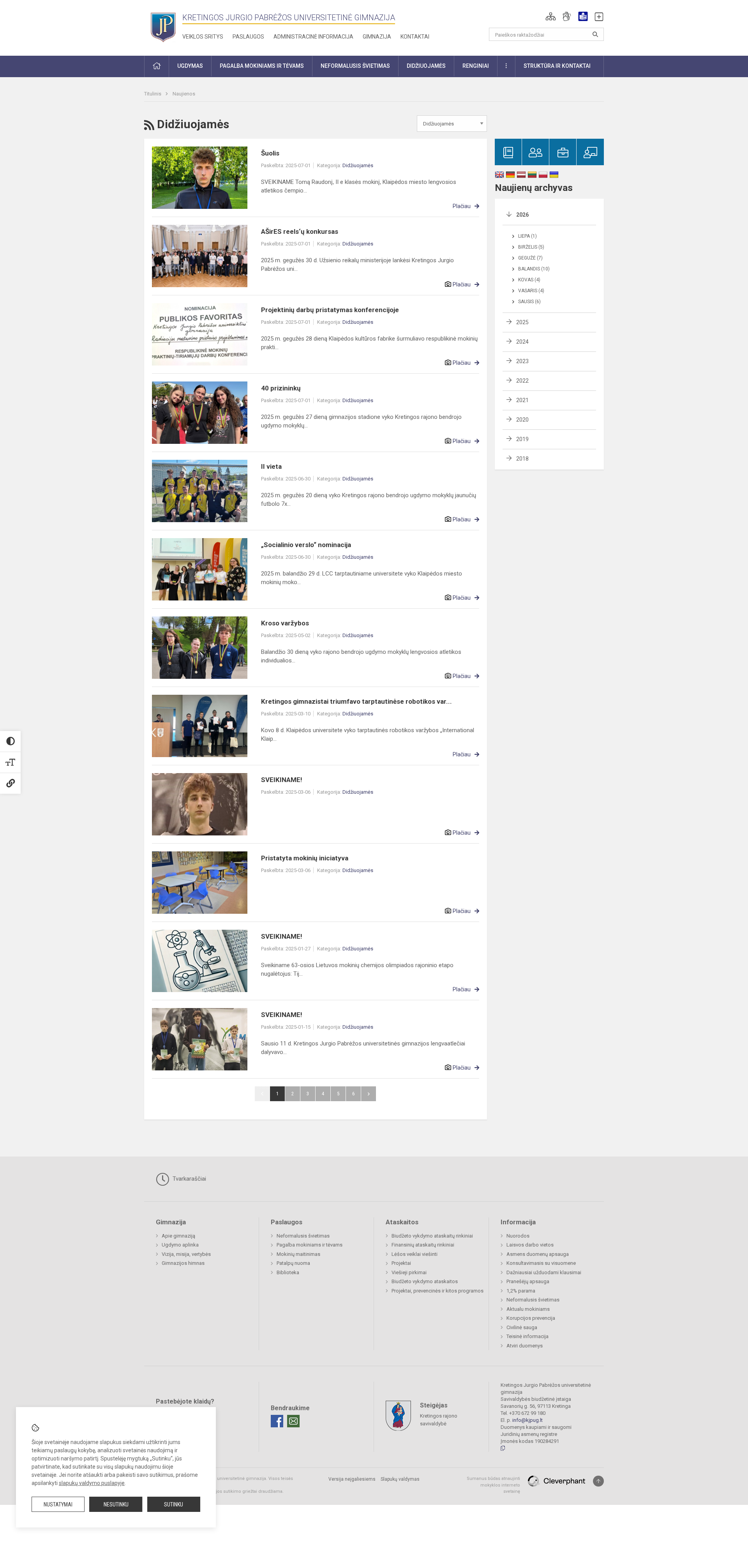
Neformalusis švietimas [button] (355, 66)
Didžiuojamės (357, 165)
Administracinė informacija (313, 37)
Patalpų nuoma (293, 1263)
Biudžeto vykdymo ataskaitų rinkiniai (432, 1236)
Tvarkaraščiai (188, 1178)
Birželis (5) (531, 247)
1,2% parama (520, 1291)
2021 (522, 400)
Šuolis (270, 153)
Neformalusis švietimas (303, 1236)
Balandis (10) (534, 269)
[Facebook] (277, 1421)
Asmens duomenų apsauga (537, 1254)
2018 (522, 459)
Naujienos (184, 94)
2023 (522, 361)
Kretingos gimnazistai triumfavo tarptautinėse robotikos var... (356, 701)
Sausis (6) (529, 301)
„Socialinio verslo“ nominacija (306, 545)
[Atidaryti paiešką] (595, 34)
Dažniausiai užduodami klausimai (543, 1272)
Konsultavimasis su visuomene (541, 1263)
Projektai (401, 1263)
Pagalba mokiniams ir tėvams (309, 1245)
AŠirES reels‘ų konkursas (299, 231)
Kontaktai (414, 37)
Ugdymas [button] (190, 66)
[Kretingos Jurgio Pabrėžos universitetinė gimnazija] (163, 26)
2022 (522, 381)
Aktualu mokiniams (528, 1309)
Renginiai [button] (475, 66)
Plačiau (462, 206)
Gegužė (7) (530, 258)
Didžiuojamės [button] (426, 66)
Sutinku (173, 1504)
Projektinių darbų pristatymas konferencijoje (330, 310)
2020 (522, 420)
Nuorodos (517, 1236)
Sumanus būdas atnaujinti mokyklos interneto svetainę (493, 1485)
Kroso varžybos (285, 623)
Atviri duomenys (524, 1346)
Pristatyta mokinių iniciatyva (304, 858)
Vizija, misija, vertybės (186, 1254)
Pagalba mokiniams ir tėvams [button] (262, 66)
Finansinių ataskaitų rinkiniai (423, 1245)
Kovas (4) (529, 280)
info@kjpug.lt (527, 1420)
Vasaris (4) (531, 290)
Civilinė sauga (521, 1327)
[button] (550, 16)
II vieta (271, 466)
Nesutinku (116, 1504)
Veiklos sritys (202, 37)
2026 (522, 215)
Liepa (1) (527, 236)
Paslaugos (248, 37)
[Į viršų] (598, 1481)
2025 (522, 322)
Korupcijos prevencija (530, 1318)
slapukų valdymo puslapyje (92, 1483)
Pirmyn (368, 1093)
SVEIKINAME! (281, 780)
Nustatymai (58, 1504)
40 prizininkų (281, 388)
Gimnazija (377, 37)
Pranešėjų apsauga (527, 1281)
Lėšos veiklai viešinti (415, 1254)
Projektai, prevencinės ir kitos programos (437, 1291)
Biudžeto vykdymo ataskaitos (425, 1281)
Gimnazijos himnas (183, 1263)
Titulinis (153, 94)
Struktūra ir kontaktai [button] (557, 66)
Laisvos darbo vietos (530, 1245)
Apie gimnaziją (178, 1236)
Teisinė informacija (527, 1336)
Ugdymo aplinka (180, 1245)
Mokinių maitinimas (298, 1254)
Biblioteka (288, 1272)
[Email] (293, 1421)
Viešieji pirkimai (409, 1272)
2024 (522, 342)
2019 (522, 439)
